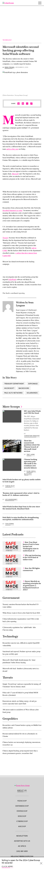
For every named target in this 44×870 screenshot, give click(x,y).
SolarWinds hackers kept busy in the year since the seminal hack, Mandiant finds (21, 507)
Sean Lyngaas (9, 67)
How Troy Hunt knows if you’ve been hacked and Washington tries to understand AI (31, 546)
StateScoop (22, 811)
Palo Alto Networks (13, 393)
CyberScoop (22, 821)
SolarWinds (12, 279)
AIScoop (22, 826)
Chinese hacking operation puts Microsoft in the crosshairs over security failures (30, 463)
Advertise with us (22, 841)
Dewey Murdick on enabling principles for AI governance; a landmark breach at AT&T (32, 585)
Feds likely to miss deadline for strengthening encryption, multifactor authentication (21, 518)
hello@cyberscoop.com (22, 856)
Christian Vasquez (32, 436)
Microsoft (15, 174)
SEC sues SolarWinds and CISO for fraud (32, 412)
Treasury (5, 237)
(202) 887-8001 (22, 851)
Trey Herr (31, 454)
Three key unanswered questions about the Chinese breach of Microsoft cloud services (32, 446)
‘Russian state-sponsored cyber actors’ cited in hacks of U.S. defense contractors (21, 494)
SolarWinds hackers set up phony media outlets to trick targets (21, 480)
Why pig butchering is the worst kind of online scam (32, 557)
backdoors (24, 388)
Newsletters (22, 836)
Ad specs (22, 846)
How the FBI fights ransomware (31, 569)
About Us (22, 790)
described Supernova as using (12, 210)
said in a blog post (12, 149)
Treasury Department (14, 383)
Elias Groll (31, 471)
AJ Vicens (28, 474)
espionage (33, 383)
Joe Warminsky (11, 499)
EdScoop (22, 816)
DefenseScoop (22, 806)
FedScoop (22, 801)
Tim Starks (9, 524)
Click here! (7, 866)
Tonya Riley (10, 486)
